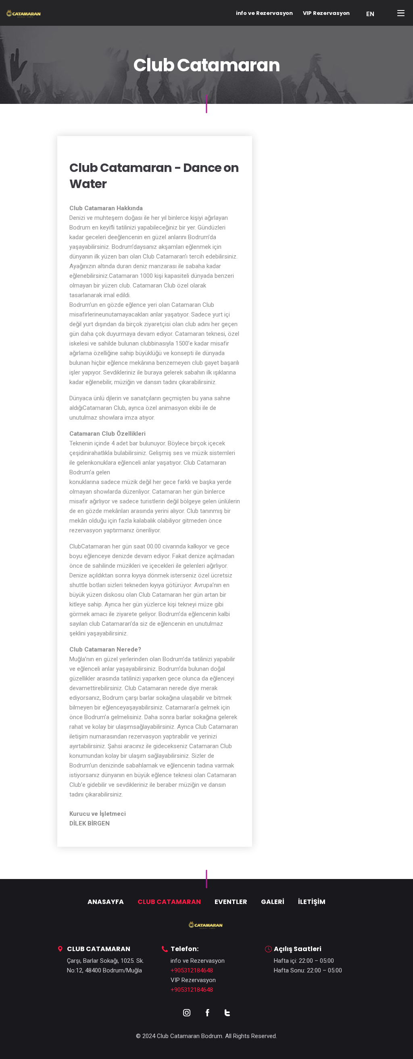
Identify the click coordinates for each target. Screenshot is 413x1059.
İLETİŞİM (311, 901)
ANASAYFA (106, 901)
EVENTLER (231, 901)
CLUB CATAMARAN (169, 901)
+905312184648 (192, 970)
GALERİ (272, 901)
